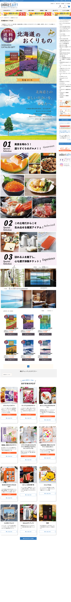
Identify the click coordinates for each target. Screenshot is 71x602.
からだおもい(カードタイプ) (65, 84)
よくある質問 (67, 3)
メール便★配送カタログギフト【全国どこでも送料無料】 (65, 59)
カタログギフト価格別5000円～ (65, 90)
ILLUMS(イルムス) (63, 76)
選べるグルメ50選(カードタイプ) (65, 47)
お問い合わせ (58, 3)
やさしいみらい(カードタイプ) (65, 74)
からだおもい (62, 83)
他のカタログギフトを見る (28, 538)
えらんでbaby (62, 34)
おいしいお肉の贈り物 (64, 43)
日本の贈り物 (62, 56)
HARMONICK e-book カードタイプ (65, 63)
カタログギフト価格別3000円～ (65, 87)
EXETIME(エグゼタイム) (64, 70)
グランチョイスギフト (64, 21)
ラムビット (57, 0)
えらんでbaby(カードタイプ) (65, 36)
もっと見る (69, 139)
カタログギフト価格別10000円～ (64, 93)
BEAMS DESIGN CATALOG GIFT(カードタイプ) (65, 53)
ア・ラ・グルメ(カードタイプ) (65, 66)
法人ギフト (55, 10)
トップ (1, 17)
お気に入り (65, 7)
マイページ (60, 7)
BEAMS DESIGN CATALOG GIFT (65, 50)
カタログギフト (6, 10)
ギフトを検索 (66, 10)
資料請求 (62, 3)
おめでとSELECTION (64, 38)
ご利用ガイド (52, 3)
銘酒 (60, 79)
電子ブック (12, 334)
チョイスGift (68, 0)
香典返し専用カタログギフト (65, 31)
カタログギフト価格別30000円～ (64, 96)
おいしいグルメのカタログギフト (65, 24)
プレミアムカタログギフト (65, 20)
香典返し (43, 10)
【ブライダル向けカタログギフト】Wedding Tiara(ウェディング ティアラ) (65, 28)
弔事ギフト (62, 0)
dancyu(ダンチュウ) (64, 78)
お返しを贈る (19, 10)
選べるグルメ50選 (63, 45)
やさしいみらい (63, 71)
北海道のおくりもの (14, 17)
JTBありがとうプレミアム (65, 68)
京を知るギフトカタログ (64, 81)
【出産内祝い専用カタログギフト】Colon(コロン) (65, 41)
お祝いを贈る (31, 10)
